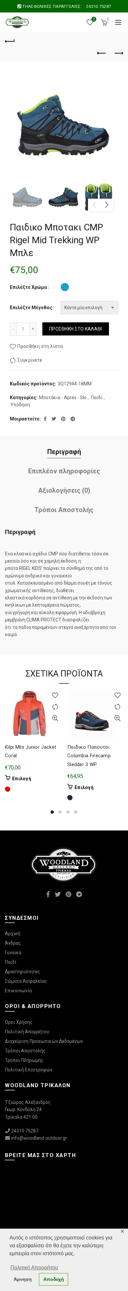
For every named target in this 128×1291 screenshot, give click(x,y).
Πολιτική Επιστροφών (29, 1069)
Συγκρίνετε (29, 360)
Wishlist (94, 19)
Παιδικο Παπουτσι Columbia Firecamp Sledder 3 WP (89, 755)
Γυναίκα (13, 952)
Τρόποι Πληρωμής (24, 1060)
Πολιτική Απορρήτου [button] (34, 1267)
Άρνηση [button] (23, 1279)
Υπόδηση (20, 404)
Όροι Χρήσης (18, 1022)
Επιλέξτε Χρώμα (28, 287)
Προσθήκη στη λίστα (40, 346)
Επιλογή (21, 778)
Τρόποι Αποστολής (64, 510)
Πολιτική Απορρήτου (27, 1031)
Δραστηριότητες (22, 971)
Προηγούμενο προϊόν (102, 53)
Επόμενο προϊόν (118, 53)
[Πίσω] (10, 40)
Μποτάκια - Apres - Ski (62, 397)
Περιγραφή (64, 452)
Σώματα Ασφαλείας (26, 981)
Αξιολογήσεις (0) (64, 490)
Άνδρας (13, 943)
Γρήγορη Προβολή (55, 718)
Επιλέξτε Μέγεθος (31, 307)
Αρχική (12, 933)
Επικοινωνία (18, 990)
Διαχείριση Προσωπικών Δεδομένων (44, 1041)
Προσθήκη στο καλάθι (75, 329)
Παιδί (96, 397)
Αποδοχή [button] (53, 1279)
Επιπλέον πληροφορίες (64, 471)
